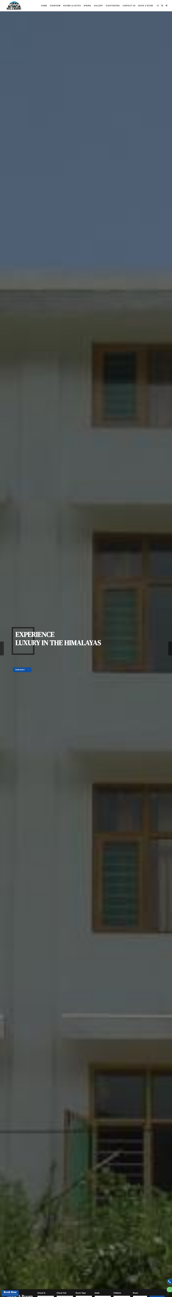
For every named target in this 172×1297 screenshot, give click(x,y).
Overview (55, 6)
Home (44, 6)
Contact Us (129, 6)
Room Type (81, 1293)
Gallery (98, 6)
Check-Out (61, 1293)
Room (135, 1293)
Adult (97, 1293)
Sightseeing (113, 6)
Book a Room (145, 6)
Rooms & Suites (72, 6)
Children (117, 1293)
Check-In (41, 1293)
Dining (87, 6)
